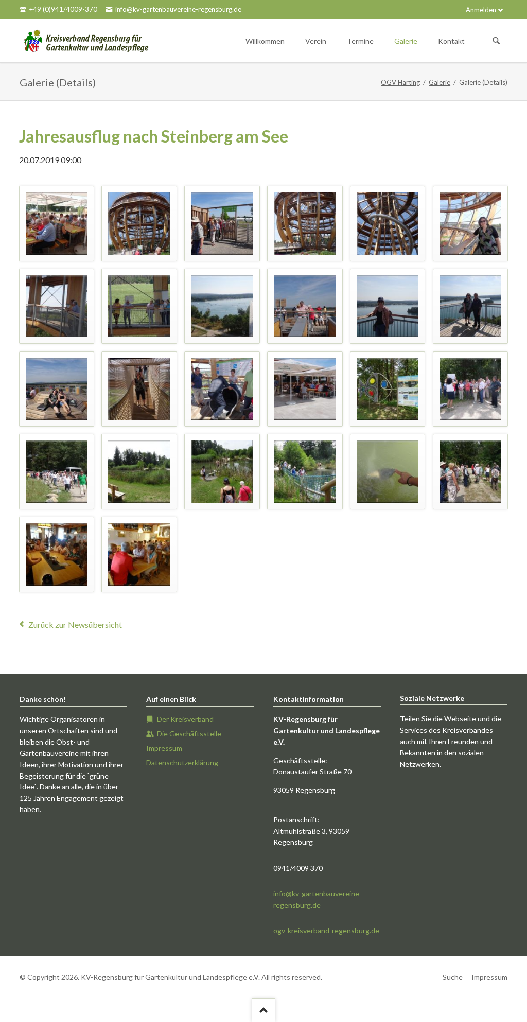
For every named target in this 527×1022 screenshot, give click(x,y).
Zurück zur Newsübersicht (75, 624)
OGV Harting (400, 82)
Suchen (496, 41)
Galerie (439, 82)
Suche (453, 977)
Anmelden (481, 10)
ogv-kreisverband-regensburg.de (326, 930)
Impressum (489, 977)
